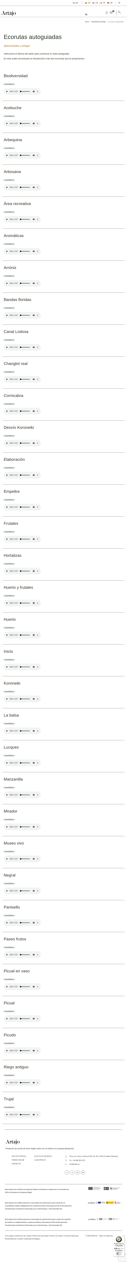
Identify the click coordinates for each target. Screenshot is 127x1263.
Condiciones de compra (22, 1236)
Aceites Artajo (19, 1156)
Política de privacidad (40, 1236)
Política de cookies (56, 1236)
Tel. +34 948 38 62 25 (77, 1160)
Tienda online (18, 1160)
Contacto (16, 1164)
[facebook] (5, 2)
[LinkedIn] (16, 2)
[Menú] (123, 1236)
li (67, 1172)
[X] (9, 2)
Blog (75, 3)
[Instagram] (13, 2)
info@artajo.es (74, 1164)
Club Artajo (40, 1160)
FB (83, 1172)
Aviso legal (9, 1236)
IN (77, 1172)
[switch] (118, 1253)
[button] (119, 13)
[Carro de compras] (111, 12)
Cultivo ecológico (43, 1156)
